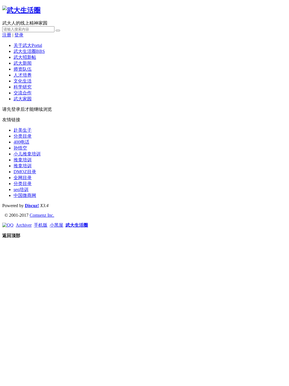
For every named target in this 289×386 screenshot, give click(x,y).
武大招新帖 (25, 57)
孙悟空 (20, 148)
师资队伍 (23, 69)
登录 (18, 34)
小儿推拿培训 (27, 153)
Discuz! (32, 205)
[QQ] (8, 225)
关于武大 (28, 45)
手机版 (40, 225)
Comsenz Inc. (42, 215)
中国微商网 (25, 195)
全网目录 (23, 177)
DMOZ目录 (25, 171)
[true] (58, 30)
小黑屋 (56, 225)
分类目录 (23, 136)
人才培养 (23, 75)
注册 (6, 34)
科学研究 (23, 86)
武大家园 (23, 98)
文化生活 (23, 81)
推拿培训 (23, 159)
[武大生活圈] (21, 10)
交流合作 (23, 92)
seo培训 (21, 189)
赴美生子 (23, 130)
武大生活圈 (29, 51)
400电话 (21, 142)
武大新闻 (23, 63)
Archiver (24, 225)
